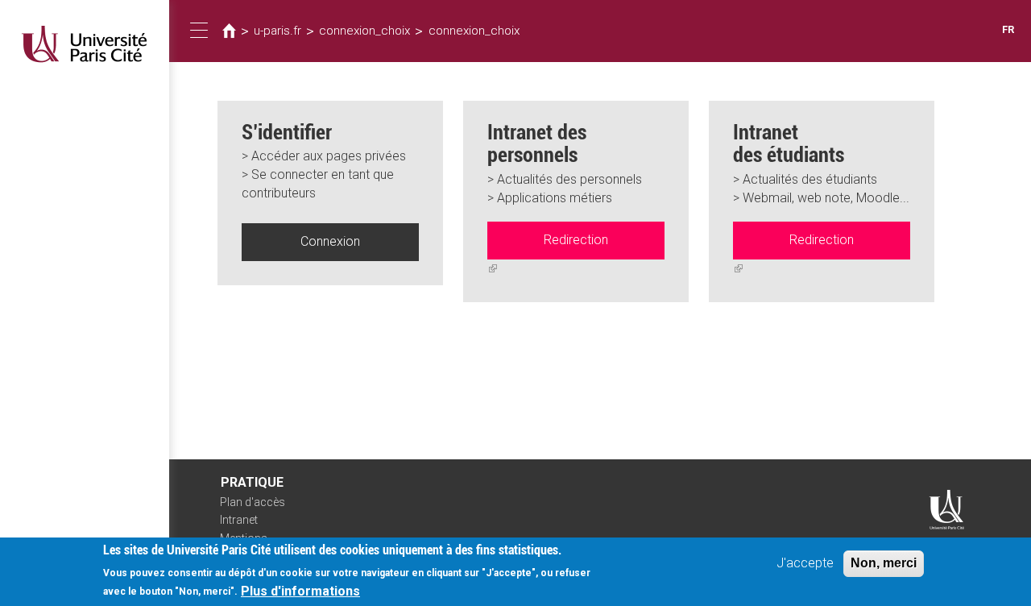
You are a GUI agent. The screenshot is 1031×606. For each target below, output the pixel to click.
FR (1008, 29)
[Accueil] (84, 44)
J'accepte (805, 563)
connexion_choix (364, 30)
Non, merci (884, 563)
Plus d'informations (300, 590)
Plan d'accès (252, 502)
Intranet (239, 519)
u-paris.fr (277, 30)
